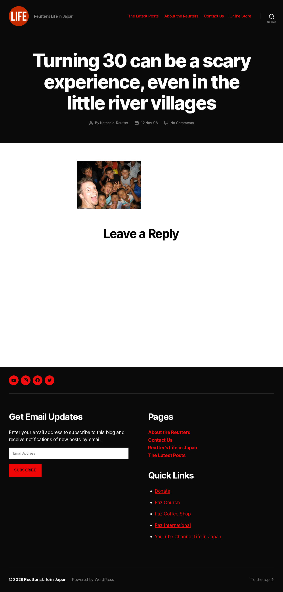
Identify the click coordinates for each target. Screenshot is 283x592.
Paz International (173, 525)
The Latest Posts (143, 16)
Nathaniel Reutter (114, 123)
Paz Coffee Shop (173, 514)
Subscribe (25, 470)
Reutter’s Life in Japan (172, 447)
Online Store (240, 16)
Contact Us (214, 16)
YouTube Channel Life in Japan (188, 536)
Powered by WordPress (93, 579)
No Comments (182, 123)
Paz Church (167, 502)
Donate (162, 491)
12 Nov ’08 (149, 123)
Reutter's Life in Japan (45, 579)
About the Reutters (181, 16)
